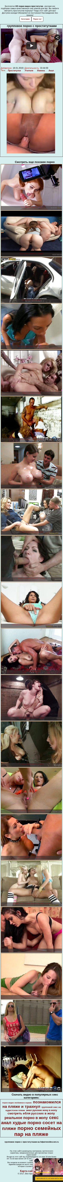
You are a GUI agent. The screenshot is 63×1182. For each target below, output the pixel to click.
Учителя (29, 70)
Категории (25, 19)
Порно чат (37, 19)
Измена (41, 70)
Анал (51, 70)
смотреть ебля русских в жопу (31, 1113)
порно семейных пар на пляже (37, 1131)
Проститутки (14, 70)
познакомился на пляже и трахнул (31, 1104)
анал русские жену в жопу (41, 1110)
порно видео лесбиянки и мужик (17, 1103)
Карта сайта (27, 1171)
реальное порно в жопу (26, 1118)
